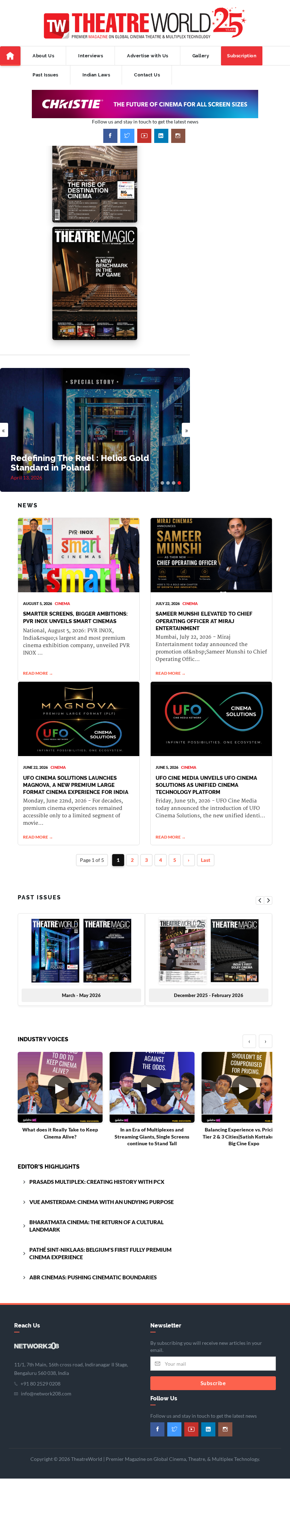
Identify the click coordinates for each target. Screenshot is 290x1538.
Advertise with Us (147, 55)
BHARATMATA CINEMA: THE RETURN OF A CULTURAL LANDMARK (96, 1226)
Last (205, 860)
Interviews (90, 55)
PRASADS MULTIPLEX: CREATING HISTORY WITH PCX (96, 1182)
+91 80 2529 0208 (40, 1384)
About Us (43, 55)
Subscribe (213, 1383)
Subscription (241, 55)
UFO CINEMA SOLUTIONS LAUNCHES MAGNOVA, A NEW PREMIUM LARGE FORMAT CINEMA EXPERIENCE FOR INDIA (75, 785)
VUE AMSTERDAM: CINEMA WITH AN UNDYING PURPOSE (101, 1202)
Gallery (200, 55)
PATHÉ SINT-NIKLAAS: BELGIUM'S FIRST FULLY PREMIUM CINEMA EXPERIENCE (100, 1253)
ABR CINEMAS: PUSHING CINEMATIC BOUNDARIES (93, 1277)
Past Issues (45, 74)
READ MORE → (38, 673)
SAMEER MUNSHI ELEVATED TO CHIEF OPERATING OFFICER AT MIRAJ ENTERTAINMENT (204, 621)
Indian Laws (96, 74)
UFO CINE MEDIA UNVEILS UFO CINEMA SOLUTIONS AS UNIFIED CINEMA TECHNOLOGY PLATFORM (206, 785)
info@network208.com (46, 1393)
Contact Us (147, 74)
